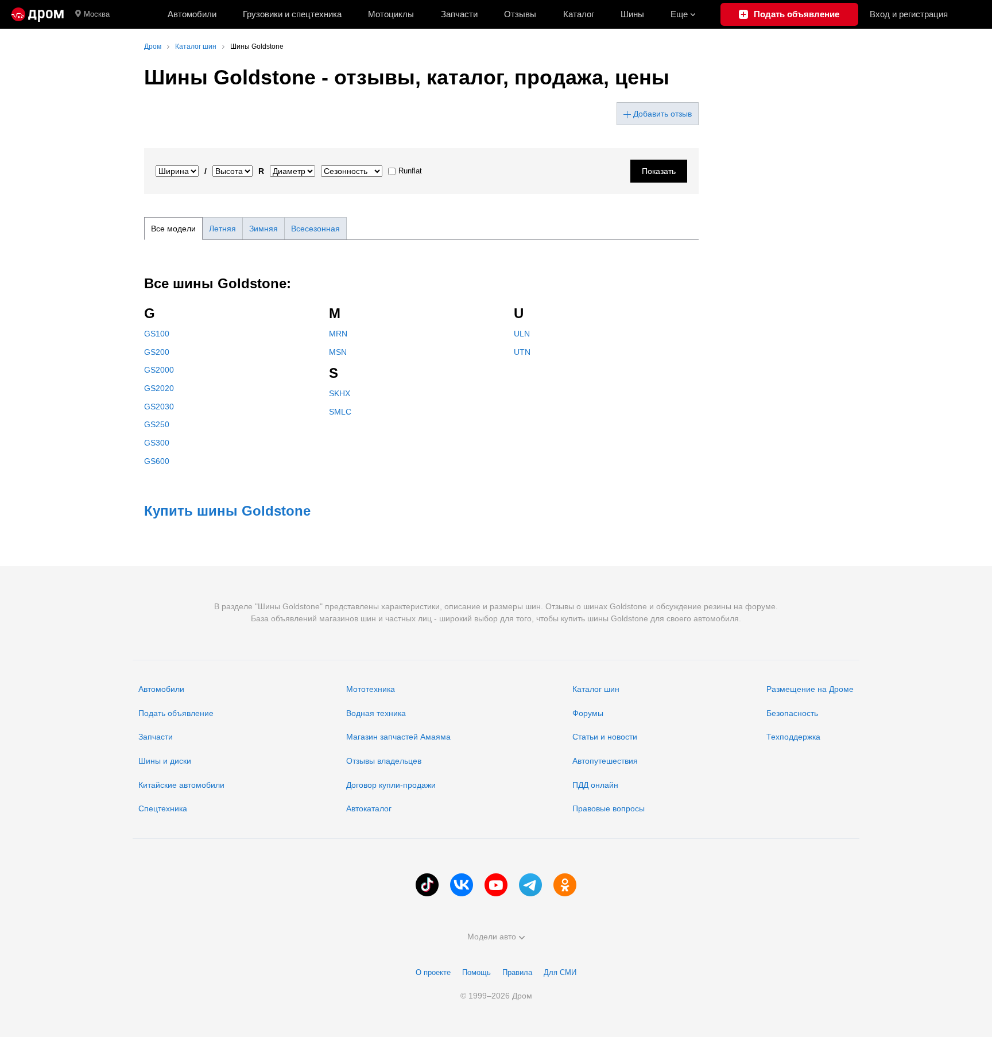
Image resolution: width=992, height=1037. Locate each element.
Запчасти (459, 14)
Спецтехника (162, 808)
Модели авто (491, 936)
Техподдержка (793, 736)
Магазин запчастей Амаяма (398, 736)
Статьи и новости (604, 736)
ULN (522, 333)
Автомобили (192, 14)
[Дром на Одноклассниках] (564, 884)
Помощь (476, 972)
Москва (97, 14)
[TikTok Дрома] (427, 884)
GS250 (156, 424)
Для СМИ (560, 972)
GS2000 (159, 369)
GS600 (156, 461)
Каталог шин (595, 689)
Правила (517, 972)
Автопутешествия (605, 760)
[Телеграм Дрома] (530, 884)
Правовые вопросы (608, 808)
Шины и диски (164, 760)
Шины (632, 14)
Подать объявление (176, 713)
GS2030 (159, 406)
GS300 (156, 442)
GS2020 (159, 388)
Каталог (578, 14)
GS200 (156, 352)
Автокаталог (369, 808)
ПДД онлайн (595, 785)
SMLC (340, 411)
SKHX (339, 393)
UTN (522, 352)
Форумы (587, 713)
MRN (338, 333)
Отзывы (520, 14)
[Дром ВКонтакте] (461, 884)
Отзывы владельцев (383, 760)
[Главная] (37, 14)
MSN (338, 352)
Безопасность (792, 713)
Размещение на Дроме (810, 689)
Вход (909, 14)
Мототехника (370, 689)
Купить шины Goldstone (227, 510)
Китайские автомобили (181, 785)
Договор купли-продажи (391, 785)
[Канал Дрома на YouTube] (496, 884)
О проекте (433, 972)
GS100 (156, 333)
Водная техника (376, 713)
